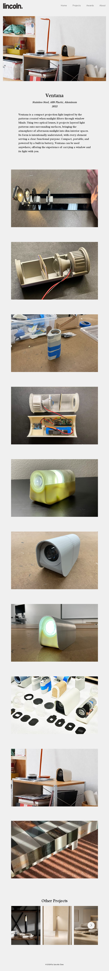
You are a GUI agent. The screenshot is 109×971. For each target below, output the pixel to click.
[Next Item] (91, 925)
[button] (93, 875)
